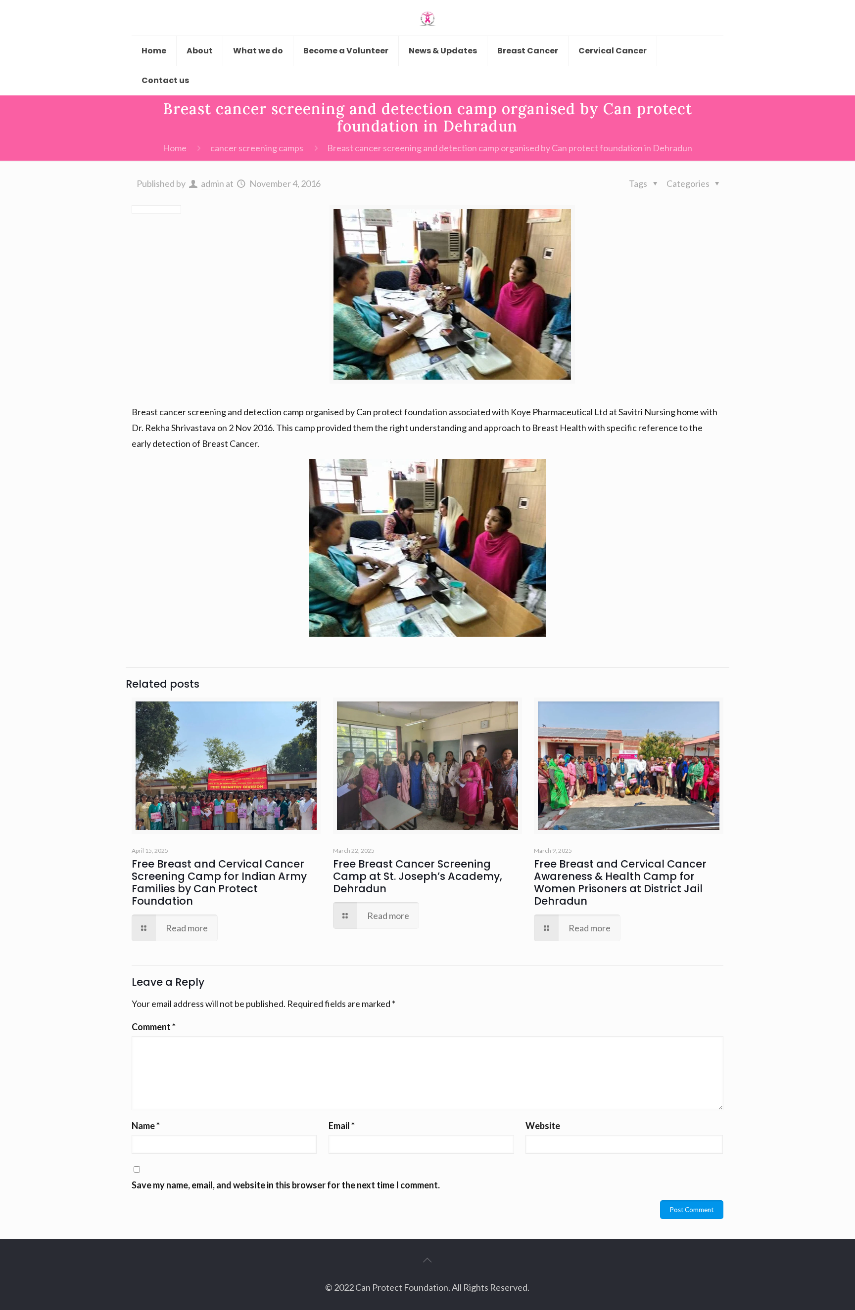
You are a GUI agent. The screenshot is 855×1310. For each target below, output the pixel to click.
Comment (154, 1026)
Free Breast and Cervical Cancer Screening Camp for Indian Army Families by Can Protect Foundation (219, 882)
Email (342, 1125)
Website (542, 1125)
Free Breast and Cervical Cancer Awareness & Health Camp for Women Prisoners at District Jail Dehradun (620, 882)
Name (146, 1125)
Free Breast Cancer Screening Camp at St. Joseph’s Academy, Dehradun (417, 876)
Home (175, 147)
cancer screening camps (256, 147)
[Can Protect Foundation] (427, 18)
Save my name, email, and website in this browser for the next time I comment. (286, 1184)
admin (212, 183)
